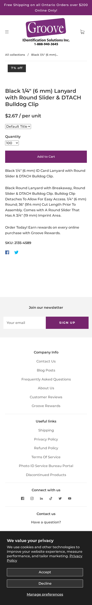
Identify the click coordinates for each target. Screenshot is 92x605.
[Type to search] (18, 126)
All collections (15, 54)
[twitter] (60, 498)
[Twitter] (16, 252)
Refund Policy (46, 448)
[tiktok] (50, 498)
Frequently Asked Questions (46, 379)
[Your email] (24, 323)
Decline (45, 583)
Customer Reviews (46, 397)
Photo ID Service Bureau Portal (46, 466)
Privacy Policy (46, 439)
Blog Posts (46, 370)
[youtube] (69, 498)
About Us (46, 388)
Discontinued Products (46, 475)
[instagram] (32, 498)
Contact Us (46, 361)
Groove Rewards (46, 406)
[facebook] (22, 498)
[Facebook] (7, 252)
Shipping (46, 430)
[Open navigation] (10, 32)
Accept (45, 572)
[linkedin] (41, 498)
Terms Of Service (46, 457)
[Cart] (82, 32)
